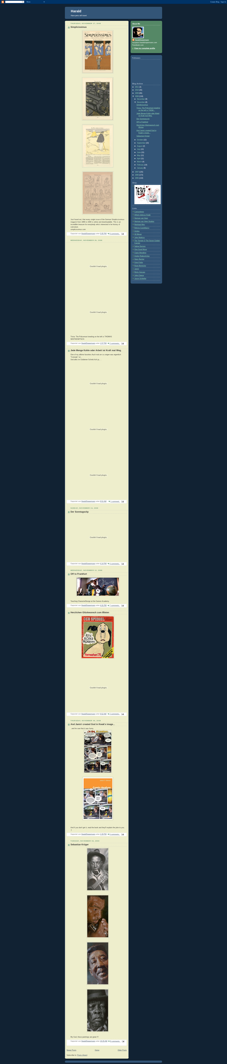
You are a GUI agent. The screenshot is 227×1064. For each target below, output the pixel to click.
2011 (137, 87)
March (139, 162)
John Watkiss (139, 238)
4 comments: (115, 564)
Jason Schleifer (140, 279)
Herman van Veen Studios (144, 221)
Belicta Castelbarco (141, 228)
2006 (137, 175)
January (140, 168)
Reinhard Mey (139, 225)
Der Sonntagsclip (80, 512)
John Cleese (139, 275)
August (140, 146)
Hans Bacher (139, 259)
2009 (137, 93)
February (140, 165)
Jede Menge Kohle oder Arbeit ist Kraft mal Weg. (96, 350)
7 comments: (115, 606)
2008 (137, 96)
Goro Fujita (138, 262)
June (139, 152)
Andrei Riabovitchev (142, 256)
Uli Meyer (138, 234)
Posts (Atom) (82, 1055)
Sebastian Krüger (80, 844)
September (141, 143)
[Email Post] (122, 234)
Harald (76, 11)
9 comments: (115, 1041)
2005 (137, 178)
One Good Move (140, 249)
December (141, 99)
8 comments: (115, 234)
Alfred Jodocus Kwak (142, 215)
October (140, 140)
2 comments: (115, 343)
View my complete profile (144, 48)
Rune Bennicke (140, 266)
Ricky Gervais (139, 272)
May (139, 155)
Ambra (136, 231)
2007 (137, 172)
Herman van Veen (141, 218)
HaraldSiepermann (142, 40)
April (139, 158)
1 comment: (115, 501)
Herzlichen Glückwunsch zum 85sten (90, 612)
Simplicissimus (79, 27)
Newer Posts (71, 1050)
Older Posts (122, 1050)
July (139, 149)
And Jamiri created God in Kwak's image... (93, 724)
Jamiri (136, 269)
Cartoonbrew (139, 212)
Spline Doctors (140, 246)
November (141, 102)
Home (97, 1050)
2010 (137, 90)
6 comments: (115, 834)
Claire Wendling (140, 253)
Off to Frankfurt (79, 574)
